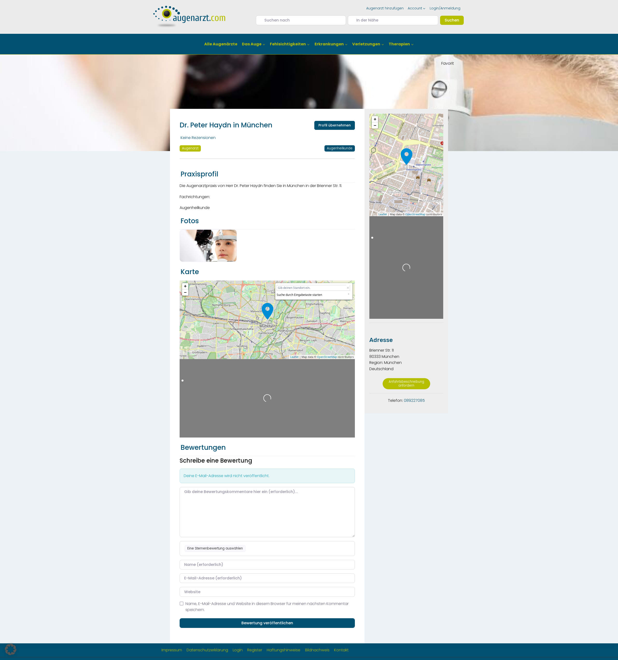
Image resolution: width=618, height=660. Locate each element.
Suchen (454, 20)
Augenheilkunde (339, 148)
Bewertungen (203, 447)
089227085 (414, 400)
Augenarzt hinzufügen (385, 8)
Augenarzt (190, 148)
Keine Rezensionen (198, 137)
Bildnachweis (317, 650)
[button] (10, 649)
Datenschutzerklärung (207, 650)
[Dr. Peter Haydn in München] (267, 311)
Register (254, 650)
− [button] (185, 292)
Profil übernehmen (334, 125)
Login (238, 650)
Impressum (172, 650)
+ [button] (185, 286)
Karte (190, 272)
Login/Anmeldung (445, 8)
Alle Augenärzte (220, 44)
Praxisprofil (199, 174)
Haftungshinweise (283, 650)
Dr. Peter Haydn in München (226, 125)
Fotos (190, 221)
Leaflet (294, 357)
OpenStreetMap (327, 357)
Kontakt (341, 650)
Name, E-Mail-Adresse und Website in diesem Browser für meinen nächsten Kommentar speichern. (267, 607)
